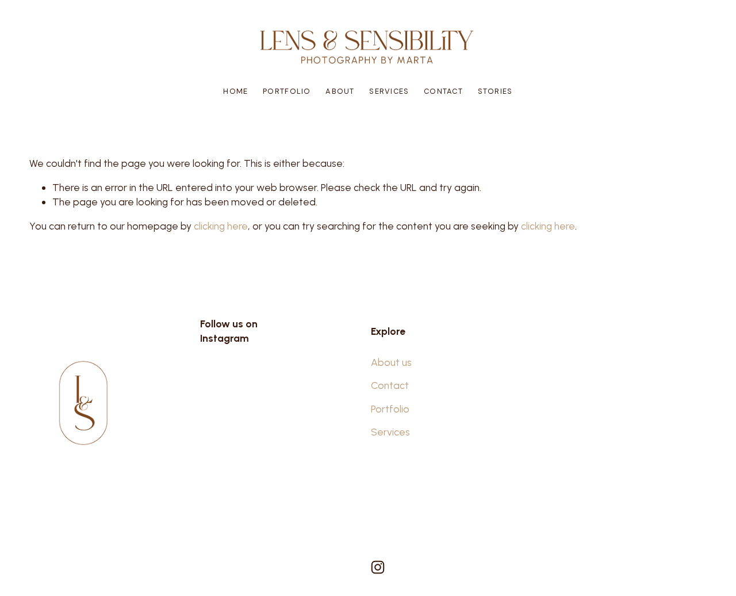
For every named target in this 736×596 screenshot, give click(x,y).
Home (235, 91)
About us (391, 362)
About (339, 91)
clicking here (221, 226)
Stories (495, 91)
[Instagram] (378, 567)
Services (389, 91)
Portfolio (287, 91)
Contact (443, 91)
